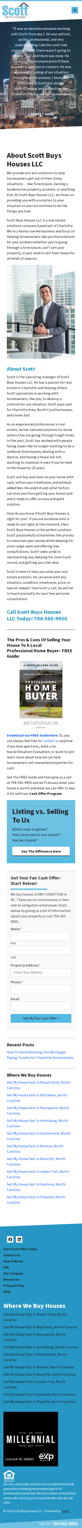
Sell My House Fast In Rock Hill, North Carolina (39, 1374)
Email (15, 999)
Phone (17, 982)
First (13, 943)
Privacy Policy (13, 1286)
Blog (6, 1291)
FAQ (6, 1267)
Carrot (65, 1511)
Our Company (13, 1273)
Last (13, 957)
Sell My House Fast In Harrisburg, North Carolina (41, 1347)
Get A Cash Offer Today (20, 1249)
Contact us (50, 740)
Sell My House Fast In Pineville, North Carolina (39, 1401)
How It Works (13, 1261)
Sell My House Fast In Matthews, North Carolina (40, 1327)
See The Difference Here (41, 851)
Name (16, 928)
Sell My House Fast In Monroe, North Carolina (38, 1367)
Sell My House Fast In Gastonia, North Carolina (39, 1394)
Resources (11, 1279)
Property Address (26, 965)
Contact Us (11, 1255)
